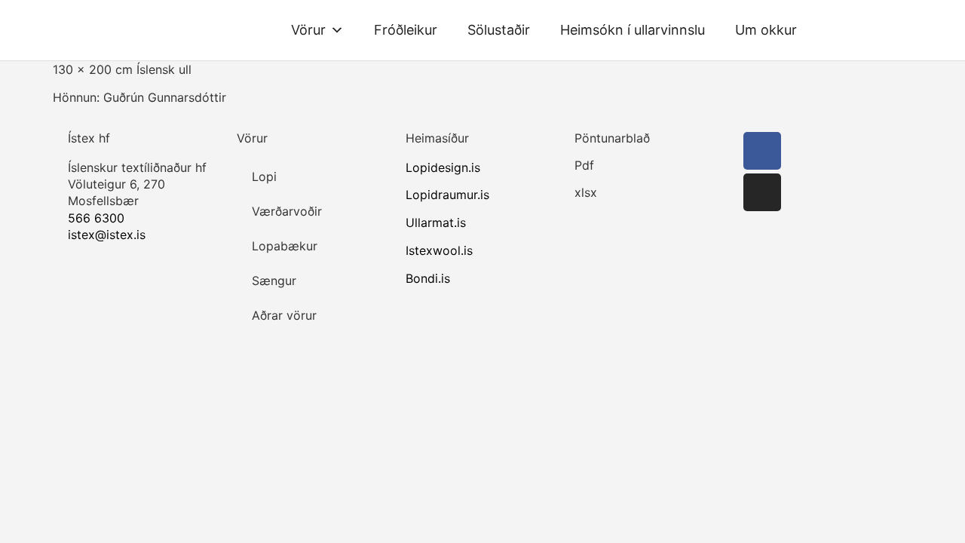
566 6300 (96, 217)
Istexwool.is (439, 250)
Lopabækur (284, 245)
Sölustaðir (498, 30)
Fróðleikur (405, 30)
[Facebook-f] (762, 151)
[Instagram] (762, 192)
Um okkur (766, 30)
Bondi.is (428, 278)
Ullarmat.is (436, 222)
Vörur (308, 30)
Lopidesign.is (443, 167)
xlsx (585, 192)
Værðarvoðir (287, 211)
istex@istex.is (107, 234)
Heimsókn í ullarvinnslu (632, 30)
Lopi (264, 176)
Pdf (584, 165)
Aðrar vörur (284, 315)
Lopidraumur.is (447, 194)
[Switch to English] (834, 30)
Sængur (274, 280)
